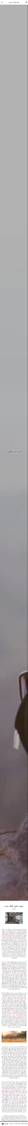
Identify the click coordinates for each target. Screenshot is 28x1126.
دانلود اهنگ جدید (8, 929)
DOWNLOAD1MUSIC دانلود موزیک (13, 1009)
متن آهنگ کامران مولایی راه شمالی (13, 972)
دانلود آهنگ (4, 1013)
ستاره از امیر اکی (8, 1083)
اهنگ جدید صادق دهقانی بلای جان (15, 1096)
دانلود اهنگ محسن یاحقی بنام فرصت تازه (14, 1104)
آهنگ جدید (4, 941)
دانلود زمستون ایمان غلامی (15, 1046)
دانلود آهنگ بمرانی (13, 1054)
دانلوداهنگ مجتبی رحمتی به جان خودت (15, 1014)
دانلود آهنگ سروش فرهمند (20, 1107)
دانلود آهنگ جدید (15, 998)
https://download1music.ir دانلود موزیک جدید (14, 1089)
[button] (26, 2)
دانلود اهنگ (7, 970)
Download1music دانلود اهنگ (19, 939)
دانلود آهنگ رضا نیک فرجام (15, 1016)
